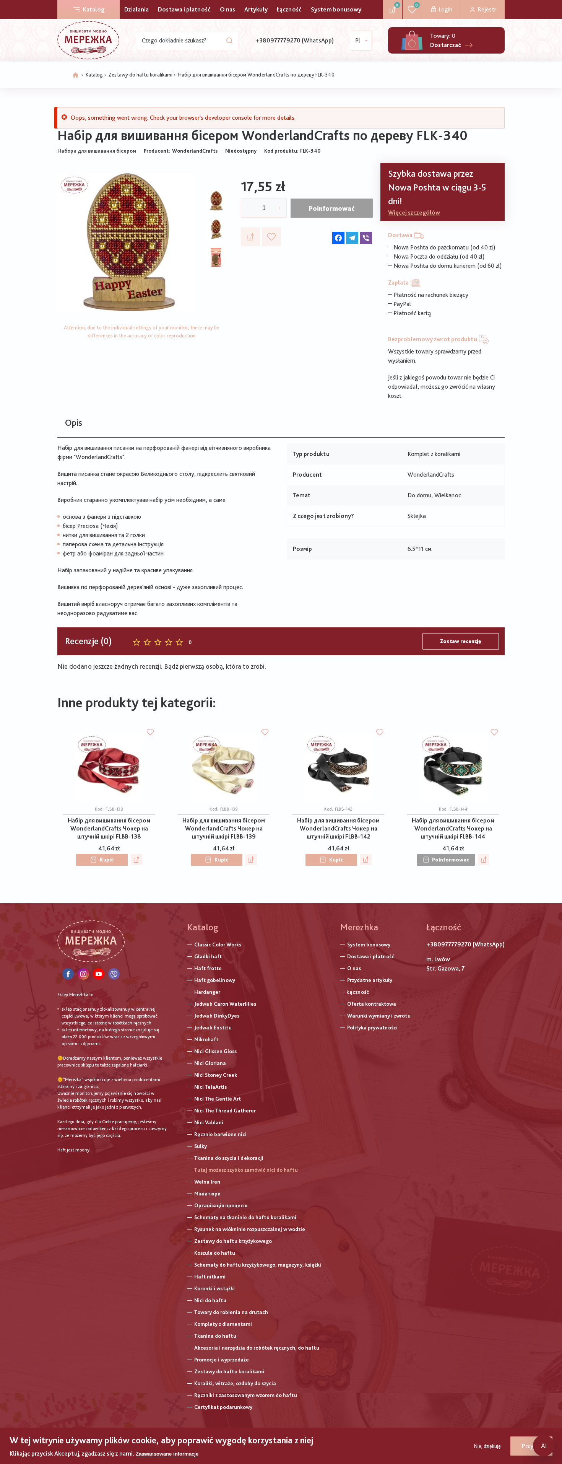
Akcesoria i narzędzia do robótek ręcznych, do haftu (256, 1348)
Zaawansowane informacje (167, 1454)
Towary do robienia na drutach (231, 1312)
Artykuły (256, 9)
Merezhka (359, 927)
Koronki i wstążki (214, 1288)
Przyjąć (531, 1445)
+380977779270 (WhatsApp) (294, 40)
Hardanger (207, 992)
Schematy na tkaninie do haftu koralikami (245, 1217)
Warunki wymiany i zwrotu (379, 1016)
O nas (227, 9)
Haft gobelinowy (214, 980)
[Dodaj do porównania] (250, 236)
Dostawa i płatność (184, 9)
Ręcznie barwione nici (220, 1134)
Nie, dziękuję (487, 1446)
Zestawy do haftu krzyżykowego (233, 1241)
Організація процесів (220, 1205)
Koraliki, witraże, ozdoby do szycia (235, 1383)
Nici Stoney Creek (215, 1075)
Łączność (289, 9)
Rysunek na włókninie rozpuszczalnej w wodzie (249, 1229)
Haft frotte (208, 968)
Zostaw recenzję (460, 641)
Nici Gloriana (210, 1063)
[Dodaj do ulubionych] (271, 236)
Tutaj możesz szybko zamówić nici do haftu (246, 1170)
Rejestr (487, 9)
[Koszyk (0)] (411, 40)
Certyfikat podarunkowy (223, 1407)
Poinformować (332, 208)
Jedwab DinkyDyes (216, 1016)
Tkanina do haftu (215, 1336)
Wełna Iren (207, 1182)
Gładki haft (208, 956)
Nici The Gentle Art (217, 1099)
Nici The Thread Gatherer (225, 1110)
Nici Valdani (208, 1122)
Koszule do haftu (214, 1253)
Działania (136, 9)
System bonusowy (336, 9)
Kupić (107, 860)
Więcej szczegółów (414, 212)
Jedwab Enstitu (213, 1027)
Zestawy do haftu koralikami (140, 75)
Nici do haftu (210, 1300)
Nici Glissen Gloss (215, 1051)
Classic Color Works (217, 944)
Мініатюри (207, 1193)
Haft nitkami (210, 1276)
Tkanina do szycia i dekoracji (228, 1158)
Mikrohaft (206, 1039)
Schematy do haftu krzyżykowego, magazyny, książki (257, 1265)
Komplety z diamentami (223, 1324)
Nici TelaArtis (210, 1087)
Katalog (93, 9)
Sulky (200, 1146)
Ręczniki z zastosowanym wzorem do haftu (245, 1395)
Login (445, 9)
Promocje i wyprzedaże (221, 1360)
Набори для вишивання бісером (96, 151)
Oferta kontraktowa (371, 1004)
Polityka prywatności (372, 1027)
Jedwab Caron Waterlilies (225, 1004)
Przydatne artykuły (369, 980)
